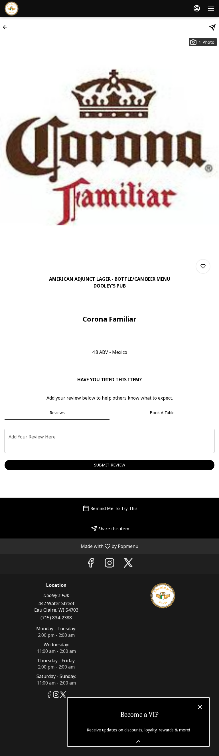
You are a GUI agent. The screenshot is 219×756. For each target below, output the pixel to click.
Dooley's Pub (162, 596)
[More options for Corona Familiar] (203, 266)
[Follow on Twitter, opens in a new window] (128, 564)
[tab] (57, 413)
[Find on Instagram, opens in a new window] (109, 564)
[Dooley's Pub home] (30, 8)
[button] (7, 27)
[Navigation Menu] (211, 8)
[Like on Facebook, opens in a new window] (91, 564)
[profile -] (196, 8)
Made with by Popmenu (71, 546)
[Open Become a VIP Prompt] (138, 741)
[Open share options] (212, 27)
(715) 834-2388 (56, 618)
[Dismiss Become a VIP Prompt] (200, 707)
